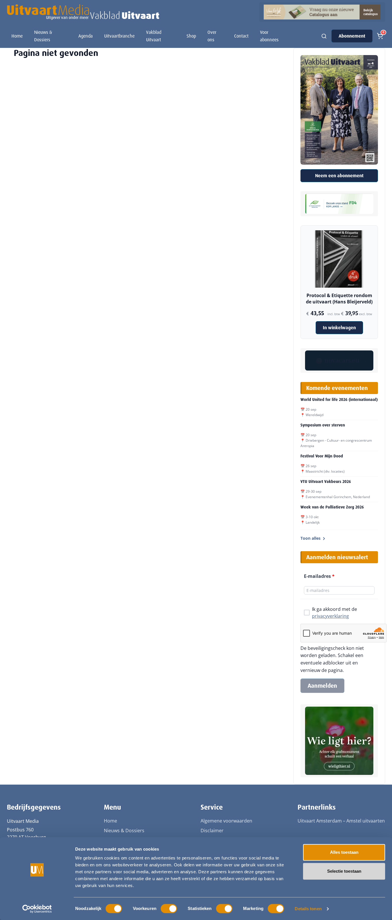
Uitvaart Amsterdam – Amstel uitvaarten (341, 821)
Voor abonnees (269, 36)
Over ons (211, 36)
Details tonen (308, 908)
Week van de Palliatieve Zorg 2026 (332, 507)
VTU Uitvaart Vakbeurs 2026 (325, 481)
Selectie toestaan (344, 871)
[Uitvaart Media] (83, 12)
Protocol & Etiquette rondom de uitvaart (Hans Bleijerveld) (339, 298)
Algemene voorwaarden (226, 821)
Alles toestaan (344, 852)
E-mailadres (319, 576)
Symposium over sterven (322, 425)
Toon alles (310, 538)
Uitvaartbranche (119, 36)
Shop (191, 36)
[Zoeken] (324, 36)
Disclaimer (212, 830)
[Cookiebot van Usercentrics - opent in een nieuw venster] (37, 909)
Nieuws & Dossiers (43, 36)
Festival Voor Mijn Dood (321, 456)
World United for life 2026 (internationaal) (339, 399)
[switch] (169, 908)
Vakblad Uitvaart (153, 36)
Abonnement (352, 36)
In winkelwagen (339, 328)
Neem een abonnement (339, 176)
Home (17, 36)
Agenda (85, 36)
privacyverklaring (330, 616)
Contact (241, 36)
